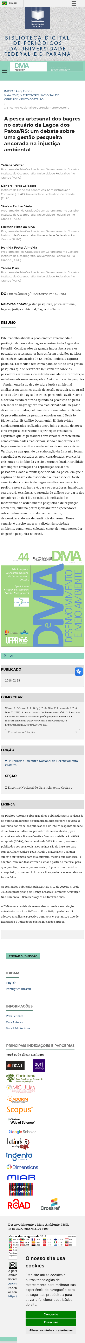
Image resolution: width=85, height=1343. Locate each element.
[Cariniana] (24, 1078)
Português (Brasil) (18, 989)
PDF (10, 655)
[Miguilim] (20, 1088)
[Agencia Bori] (39, 1065)
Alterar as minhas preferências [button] (51, 1330)
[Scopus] (19, 1110)
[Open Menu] (4, 71)
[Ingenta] (19, 1156)
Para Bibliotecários (18, 1028)
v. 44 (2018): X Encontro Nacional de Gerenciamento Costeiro (31, 97)
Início (8, 91)
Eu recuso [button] (51, 1322)
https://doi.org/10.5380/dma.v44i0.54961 (37, 294)
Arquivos (23, 91)
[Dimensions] (22, 1167)
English (11, 983)
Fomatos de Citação (21, 732)
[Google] (22, 1131)
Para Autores (14, 1022)
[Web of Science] (21, 1120)
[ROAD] (19, 1203)
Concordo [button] (51, 1314)
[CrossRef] (50, 1203)
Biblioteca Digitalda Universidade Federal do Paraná (37, 46)
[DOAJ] (15, 1065)
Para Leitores (14, 1016)
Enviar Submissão (23, 956)
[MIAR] (21, 1177)
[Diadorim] (17, 1099)
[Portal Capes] (21, 1189)
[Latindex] (18, 1144)
